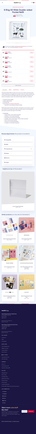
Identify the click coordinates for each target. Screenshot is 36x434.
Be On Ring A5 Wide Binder (13, 103)
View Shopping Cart (5, 346)
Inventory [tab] (22, 89)
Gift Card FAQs (5, 359)
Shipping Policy (4, 372)
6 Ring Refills (8, 140)
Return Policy (4, 374)
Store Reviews (4, 366)
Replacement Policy (5, 378)
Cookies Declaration (5, 384)
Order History (4, 352)
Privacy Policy (4, 382)
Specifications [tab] (16, 89)
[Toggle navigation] (2, 3)
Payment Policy (5, 380)
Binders (7, 153)
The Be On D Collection (18, 7)
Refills (7, 144)
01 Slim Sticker (7, 52)
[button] (18, 30)
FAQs (3, 339)
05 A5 (6, 70)
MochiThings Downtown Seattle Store (20, 46)
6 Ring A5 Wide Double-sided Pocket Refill (18, 11)
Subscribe (31, 411)
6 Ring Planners (9, 149)
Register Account (5, 348)
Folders (7, 162)
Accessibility (4, 341)
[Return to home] (17, 2)
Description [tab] (5, 89)
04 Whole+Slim (8, 66)
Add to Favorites (18, 85)
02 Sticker (7, 56)
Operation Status (5, 367)
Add (32, 52)
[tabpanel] (18, 108)
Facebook (5, 391)
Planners (7, 157)
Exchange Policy (5, 376)
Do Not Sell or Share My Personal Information (10, 386)
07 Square (7, 80)
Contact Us (4, 337)
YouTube (5, 400)
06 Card (6, 75)
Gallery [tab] (10, 89)
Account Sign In (5, 350)
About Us (3, 364)
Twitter (4, 398)
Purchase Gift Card (5, 357)
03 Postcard (7, 61)
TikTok (4, 402)
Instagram (5, 393)
